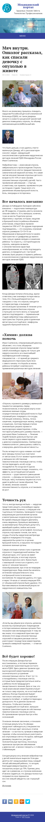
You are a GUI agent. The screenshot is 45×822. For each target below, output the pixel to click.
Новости (15, 75)
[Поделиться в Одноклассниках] (16, 801)
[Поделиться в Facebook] (4, 801)
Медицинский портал (28, 5)
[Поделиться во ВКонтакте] (10, 801)
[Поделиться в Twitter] (27, 801)
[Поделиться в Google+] (22, 801)
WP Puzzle (26, 817)
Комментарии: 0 (25, 75)
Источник (6, 785)
